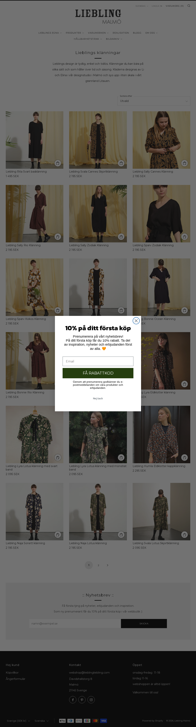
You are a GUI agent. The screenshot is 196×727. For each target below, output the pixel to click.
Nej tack (98, 398)
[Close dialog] (136, 320)
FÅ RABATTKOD (98, 373)
